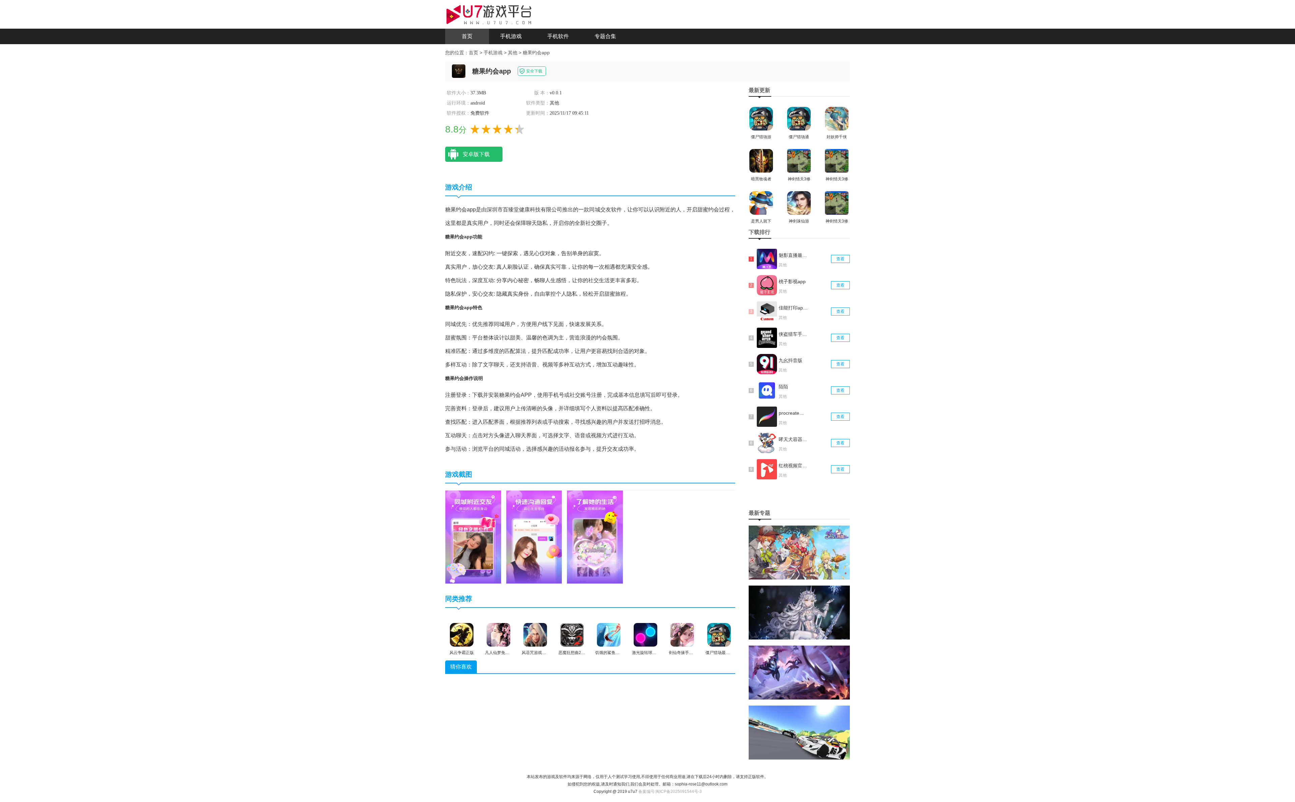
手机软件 (558, 36)
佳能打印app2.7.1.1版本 (793, 307)
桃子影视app (792, 281)
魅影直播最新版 (793, 255)
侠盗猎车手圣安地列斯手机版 (793, 334)
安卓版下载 (476, 154)
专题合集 (605, 36)
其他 (512, 52)
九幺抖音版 (790, 360)
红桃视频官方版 (793, 465)
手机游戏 (511, 36)
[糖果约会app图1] (473, 536)
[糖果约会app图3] (595, 536)
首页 (467, 36)
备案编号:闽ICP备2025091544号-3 (670, 791)
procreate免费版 (793, 413)
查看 (840, 259)
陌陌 (783, 386)
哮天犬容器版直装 (793, 439)
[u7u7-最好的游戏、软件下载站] (489, 14)
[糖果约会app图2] (534, 536)
